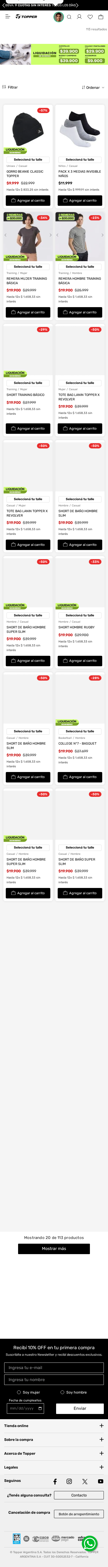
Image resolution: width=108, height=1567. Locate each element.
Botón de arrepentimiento (79, 1514)
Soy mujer (31, 1392)
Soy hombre (76, 1392)
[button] (69, 17)
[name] (54, 1379)
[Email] (54, 1367)
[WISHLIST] (90, 17)
